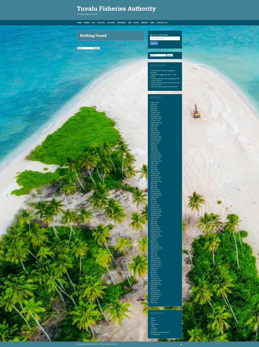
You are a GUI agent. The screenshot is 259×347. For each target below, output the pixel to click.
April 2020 (154, 224)
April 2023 (154, 169)
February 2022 (155, 191)
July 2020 (154, 220)
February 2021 (155, 205)
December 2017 (156, 262)
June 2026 (154, 106)
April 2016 (154, 288)
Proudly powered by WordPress (87, 344)
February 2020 (155, 228)
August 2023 (155, 163)
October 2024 (155, 141)
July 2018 (154, 252)
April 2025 (154, 129)
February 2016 (155, 290)
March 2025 (155, 131)
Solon (106, 344)
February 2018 (155, 258)
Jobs (152, 23)
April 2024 (154, 149)
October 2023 (155, 159)
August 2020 (155, 218)
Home (79, 23)
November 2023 (156, 157)
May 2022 (154, 185)
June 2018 (154, 254)
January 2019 (155, 246)
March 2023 (155, 171)
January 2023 (155, 175)
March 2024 (155, 151)
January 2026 (155, 114)
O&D (130, 23)
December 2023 (156, 155)
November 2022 (156, 177)
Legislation (154, 324)
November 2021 (156, 193)
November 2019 (156, 232)
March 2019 (155, 244)
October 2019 (155, 234)
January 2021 (155, 207)
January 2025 (155, 135)
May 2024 (154, 147)
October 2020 (155, 214)
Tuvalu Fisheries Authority (116, 8)
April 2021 (154, 203)
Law (93, 23)
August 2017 (155, 268)
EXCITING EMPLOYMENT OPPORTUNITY (164, 87)
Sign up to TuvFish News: (159, 35)
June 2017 (154, 272)
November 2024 (156, 139)
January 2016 (155, 292)
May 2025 (154, 127)
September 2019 (156, 236)
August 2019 (155, 238)
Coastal (101, 23)
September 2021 (156, 195)
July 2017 (154, 270)
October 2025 (155, 121)
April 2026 (154, 110)
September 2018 (156, 248)
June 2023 (154, 165)
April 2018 (154, 256)
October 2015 (155, 296)
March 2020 (155, 226)
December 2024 (156, 137)
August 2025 (155, 125)
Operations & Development (160, 332)
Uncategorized (155, 334)
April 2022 (154, 187)
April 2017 (154, 274)
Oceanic (111, 23)
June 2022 (154, 183)
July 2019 (154, 240)
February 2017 (155, 278)
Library (144, 23)
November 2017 (156, 264)
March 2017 (155, 276)
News (136, 23)
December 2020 (156, 209)
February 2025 (155, 133)
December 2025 (156, 117)
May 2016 (154, 286)
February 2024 (155, 153)
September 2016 (156, 284)
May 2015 (154, 302)
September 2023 (156, 161)
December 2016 (156, 280)
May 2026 (154, 108)
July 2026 (154, 104)
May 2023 (154, 167)
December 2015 (156, 294)
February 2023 (155, 173)
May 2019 (154, 242)
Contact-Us (162, 23)
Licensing (121, 23)
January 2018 (155, 260)
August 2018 (155, 250)
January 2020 (155, 230)
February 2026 (155, 112)
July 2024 (154, 145)
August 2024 (155, 143)
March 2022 (155, 189)
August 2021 (155, 197)
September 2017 (156, 266)
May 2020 (154, 222)
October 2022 (155, 179)
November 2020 (156, 212)
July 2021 (154, 199)
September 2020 (156, 216)
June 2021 (154, 201)
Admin (86, 23)
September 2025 (156, 123)
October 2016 (155, 282)
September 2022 (156, 181)
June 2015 (154, 300)
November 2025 (156, 119)
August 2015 (155, 298)
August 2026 (155, 102)
